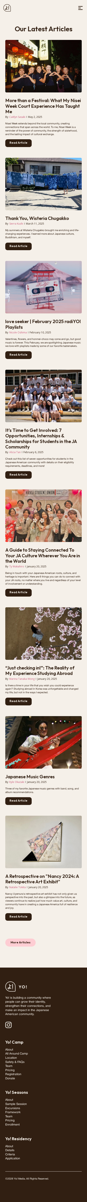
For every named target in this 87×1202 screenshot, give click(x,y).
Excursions (12, 1108)
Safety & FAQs (14, 1062)
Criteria (10, 1154)
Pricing (10, 1070)
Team (8, 1066)
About (9, 1049)
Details (9, 1150)
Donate (10, 1078)
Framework (12, 1112)
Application (12, 1158)
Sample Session (16, 1104)
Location (11, 1058)
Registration (13, 1074)
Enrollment (12, 1124)
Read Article (18, 143)
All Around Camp (16, 1053)
